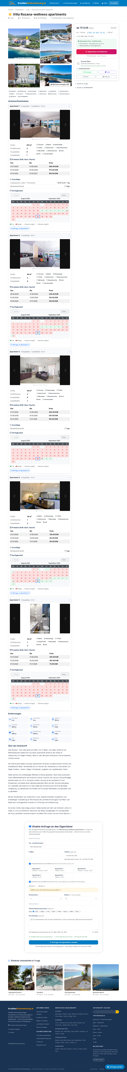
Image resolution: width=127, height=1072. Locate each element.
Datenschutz (93, 1069)
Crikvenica (62, 1022)
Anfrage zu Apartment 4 (21, 593)
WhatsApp (88, 72)
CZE (36, 912)
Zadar (62, 1033)
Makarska (78, 1040)
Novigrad (80, 1014)
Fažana (64, 1014)
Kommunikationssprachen (41, 908)
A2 (101, 32)
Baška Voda (59, 1040)
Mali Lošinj (72, 1022)
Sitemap (101, 1069)
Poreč (86, 1014)
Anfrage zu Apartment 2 (21, 345)
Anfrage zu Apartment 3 (21, 470)
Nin (62, 1031)
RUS (65, 912)
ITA (48, 912)
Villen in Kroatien (41, 1027)
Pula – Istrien (97, 1035)
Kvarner (58, 1020)
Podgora (58, 1042)
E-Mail (31, 852)
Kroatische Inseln (41, 1017)
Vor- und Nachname (36, 843)
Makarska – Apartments (100, 1026)
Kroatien (10, 9)
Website (107, 77)
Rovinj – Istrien (97, 1032)
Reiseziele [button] (55, 3)
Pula (56, 1016)
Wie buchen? (99, 1059)
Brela (68, 1040)
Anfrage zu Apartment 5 (21, 708)
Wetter (96, 3)
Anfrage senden (116, 1067)
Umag (70, 1016)
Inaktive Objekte (15, 1029)
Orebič (80, 1049)
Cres (56, 1022)
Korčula (69, 1049)
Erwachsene (34, 895)
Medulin (74, 1014)
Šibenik (77, 1031)
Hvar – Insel (96, 1029)
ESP (54, 912)
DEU (31, 912)
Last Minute (86, 3)
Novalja (79, 1022)
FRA (59, 912)
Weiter (64, 195)
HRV (72, 912)
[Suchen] (117, 1011)
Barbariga (58, 1014)
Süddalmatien (19, 9)
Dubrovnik (59, 1046)
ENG (43, 912)
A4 (94, 32)
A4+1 (97, 32)
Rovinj (65, 1016)
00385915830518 (84, 69)
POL (77, 912)
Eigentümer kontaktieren (97, 52)
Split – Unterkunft (98, 1022)
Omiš (83, 1040)
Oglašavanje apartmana (17, 1043)
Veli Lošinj (74, 1025)
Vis (75, 1042)
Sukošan (82, 1031)
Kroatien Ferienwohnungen (18, 1025)
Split (63, 1042)
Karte (86, 77)
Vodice (57, 1033)
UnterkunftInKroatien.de (43, 1038)
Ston (56, 1051)
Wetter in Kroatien (42, 1021)
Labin (69, 1014)
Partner (12, 1032)
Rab (69, 1025)
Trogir (28, 9)
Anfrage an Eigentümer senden (64, 942)
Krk (67, 1022)
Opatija (65, 1025)
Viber (108, 72)
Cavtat (57, 1049)
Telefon (70, 852)
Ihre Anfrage (36, 916)
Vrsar (74, 1016)
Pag (72, 1031)
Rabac (61, 1016)
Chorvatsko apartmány (43, 1035)
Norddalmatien (61, 1028)
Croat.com (39, 1042)
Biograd (57, 1031)
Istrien (58, 1011)
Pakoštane (67, 1031)
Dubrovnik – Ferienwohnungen (102, 1019)
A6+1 (90, 32)
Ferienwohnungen (71, 3)
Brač (65, 1040)
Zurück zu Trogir (82, 84)
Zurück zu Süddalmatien (85, 87)
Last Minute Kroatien (42, 1024)
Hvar (72, 1040)
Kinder (72, 895)
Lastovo (75, 1049)
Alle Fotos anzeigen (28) (60, 84)
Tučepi (72, 1042)
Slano (85, 1049)
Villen (106, 3)
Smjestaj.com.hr (41, 1045)
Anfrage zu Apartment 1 (21, 228)
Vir (87, 1031)
